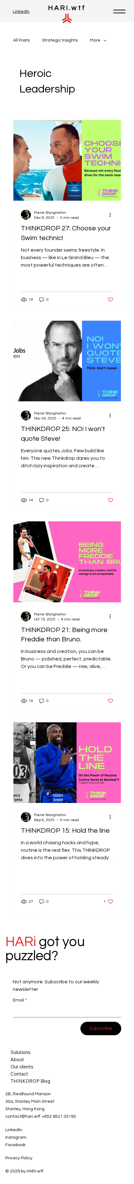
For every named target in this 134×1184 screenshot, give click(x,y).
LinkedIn (21, 11)
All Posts (21, 40)
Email (20, 1000)
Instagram (15, 1137)
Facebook (15, 1145)
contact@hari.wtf (22, 1116)
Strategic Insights (60, 40)
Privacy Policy (18, 1158)
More (95, 40)
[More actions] (112, 214)
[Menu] (119, 11)
